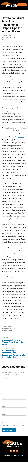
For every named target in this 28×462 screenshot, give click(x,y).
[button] (13, 5)
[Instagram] (17, 451)
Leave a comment (8, 40)
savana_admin (7, 35)
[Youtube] (14, 451)
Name (4, 398)
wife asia (21, 137)
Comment (5, 378)
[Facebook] (11, 451)
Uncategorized (7, 330)
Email (4, 406)
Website (4, 414)
